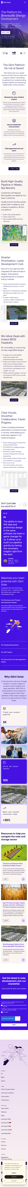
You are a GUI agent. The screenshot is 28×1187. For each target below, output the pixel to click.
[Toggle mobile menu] (25, 2)
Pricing (3, 1142)
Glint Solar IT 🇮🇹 (5, 1119)
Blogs (2, 1116)
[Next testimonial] (25, 505)
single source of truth (9, 155)
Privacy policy (5, 1096)
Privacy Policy (15, 1169)
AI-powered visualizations (12, 131)
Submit (14, 1025)
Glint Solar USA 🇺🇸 (6, 1130)
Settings (14, 1172)
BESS (15, 108)
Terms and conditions (7, 1093)
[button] (14, 620)
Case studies (5, 1108)
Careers (3, 1149)
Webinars (4, 1112)
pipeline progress (19, 447)
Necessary (14, 1180)
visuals (14, 443)
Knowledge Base (6, 1133)
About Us (3, 1145)
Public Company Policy (8, 1089)
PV (18, 108)
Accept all (14, 1176)
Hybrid (23, 108)
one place (18, 460)
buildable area (8, 106)
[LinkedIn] (1, 1172)
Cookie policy (5, 1100)
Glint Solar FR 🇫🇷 (6, 1126)
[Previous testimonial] (20, 505)
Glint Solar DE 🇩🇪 (6, 1123)
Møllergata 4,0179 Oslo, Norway (6, 1158)
